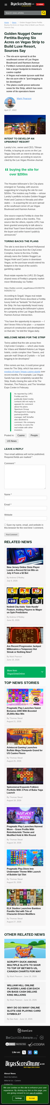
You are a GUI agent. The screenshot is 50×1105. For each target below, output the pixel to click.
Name (8, 494)
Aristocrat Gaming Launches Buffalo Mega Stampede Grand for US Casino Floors (24, 750)
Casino (21, 435)
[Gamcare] (25, 1031)
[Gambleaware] (22, 1037)
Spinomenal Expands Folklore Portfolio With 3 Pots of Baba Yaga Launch (25, 790)
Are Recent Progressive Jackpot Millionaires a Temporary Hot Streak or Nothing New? (24, 649)
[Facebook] (30, 1052)
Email (7, 504)
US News (12, 441)
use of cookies (36, 1093)
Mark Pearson (24, 98)
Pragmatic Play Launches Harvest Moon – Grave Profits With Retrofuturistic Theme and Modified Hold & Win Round (24, 830)
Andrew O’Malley (16, 577)
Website (8, 515)
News (14, 23)
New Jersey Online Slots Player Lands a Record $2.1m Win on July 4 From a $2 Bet (23, 570)
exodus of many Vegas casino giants (22, 371)
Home (6, 23)
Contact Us (8, 1084)
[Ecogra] (36, 1044)
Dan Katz (14, 1019)
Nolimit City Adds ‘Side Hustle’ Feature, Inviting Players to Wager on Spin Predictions (24, 610)
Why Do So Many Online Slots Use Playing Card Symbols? (24, 1010)
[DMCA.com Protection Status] (15, 1044)
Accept (32, 1098)
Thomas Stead (16, 718)
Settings (18, 1098)
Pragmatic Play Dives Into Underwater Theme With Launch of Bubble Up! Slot (24, 872)
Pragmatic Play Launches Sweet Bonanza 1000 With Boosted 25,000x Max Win (24, 711)
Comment (9, 463)
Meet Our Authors (10, 1077)
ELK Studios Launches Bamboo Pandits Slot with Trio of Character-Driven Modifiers (24, 911)
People (34, 435)
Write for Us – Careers (12, 1081)
